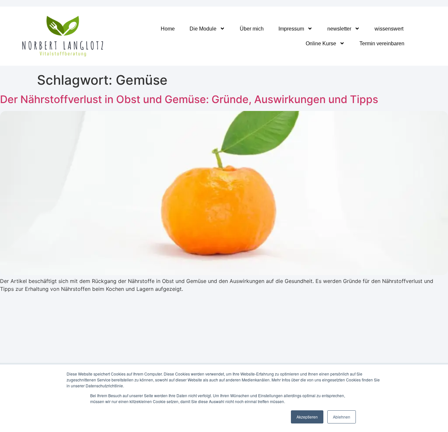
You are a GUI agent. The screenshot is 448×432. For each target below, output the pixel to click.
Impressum (291, 29)
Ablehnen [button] (341, 417)
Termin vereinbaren (381, 43)
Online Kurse (321, 43)
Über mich (252, 29)
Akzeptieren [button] (307, 417)
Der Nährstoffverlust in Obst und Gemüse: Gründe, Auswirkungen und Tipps (189, 99)
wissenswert (389, 29)
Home (168, 29)
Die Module (203, 29)
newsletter (339, 29)
